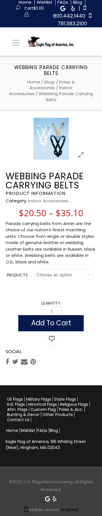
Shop (49, 82)
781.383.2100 (72, 23)
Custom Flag (43, 409)
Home (33, 82)
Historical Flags (42, 404)
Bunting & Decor (23, 414)
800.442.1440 (69, 15)
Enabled (69, 510)
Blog (54, 430)
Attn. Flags (17, 409)
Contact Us (18, 419)
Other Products (57, 414)
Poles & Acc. (71, 409)
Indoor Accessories (48, 201)
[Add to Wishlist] (52, 338)
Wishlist (27, 430)
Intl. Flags (16, 404)
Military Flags (38, 399)
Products (17, 275)
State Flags (65, 399)
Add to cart (51, 323)
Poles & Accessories (52, 85)
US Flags (15, 399)
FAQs (42, 430)
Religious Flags (74, 404)
